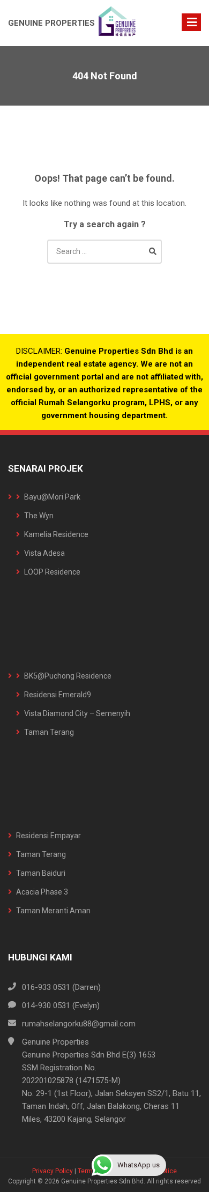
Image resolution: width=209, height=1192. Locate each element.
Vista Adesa (44, 553)
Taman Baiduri (40, 873)
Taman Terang (49, 732)
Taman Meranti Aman (53, 910)
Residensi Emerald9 (57, 694)
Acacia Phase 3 (42, 892)
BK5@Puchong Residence (67, 676)
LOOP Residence (52, 572)
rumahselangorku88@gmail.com (79, 1024)
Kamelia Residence (56, 534)
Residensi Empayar (48, 835)
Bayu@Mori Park (52, 497)
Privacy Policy (52, 1171)
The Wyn (39, 515)
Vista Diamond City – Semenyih (77, 713)
